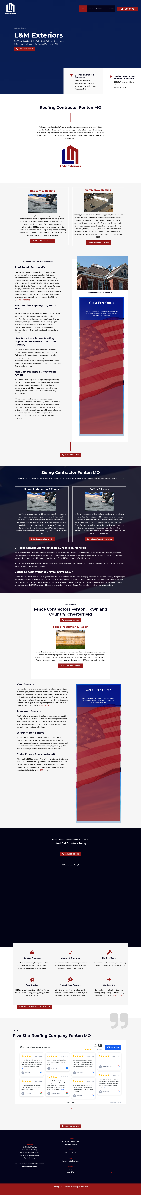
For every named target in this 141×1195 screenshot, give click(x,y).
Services (99, 9)
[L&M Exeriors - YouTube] (114, 1172)
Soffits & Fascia (29, 1158)
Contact (111, 9)
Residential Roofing (30, 1147)
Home (83, 9)
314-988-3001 (53, 235)
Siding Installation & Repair (29, 1153)
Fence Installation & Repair (29, 1155)
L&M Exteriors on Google (70, 865)
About (91, 9)
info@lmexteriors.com (70, 1161)
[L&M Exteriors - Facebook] (108, 1172)
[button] (127, 9)
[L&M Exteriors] (10, 9)
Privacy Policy (83, 1187)
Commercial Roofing (29, 1150)
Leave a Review (70, 1109)
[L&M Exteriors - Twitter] (111, 1172)
